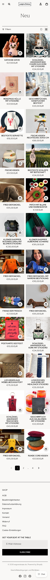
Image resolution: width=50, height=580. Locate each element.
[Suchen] (9, 4)
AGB (4, 495)
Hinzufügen (22, 163)
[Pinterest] (30, 576)
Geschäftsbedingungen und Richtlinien (25, 570)
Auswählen (22, 53)
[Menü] (3, 4)
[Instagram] (25, 576)
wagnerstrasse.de (20, 564)
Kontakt (5, 513)
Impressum (7, 508)
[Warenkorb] (47, 4)
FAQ (4, 526)
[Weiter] (39, 468)
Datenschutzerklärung (11, 504)
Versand (5, 517)
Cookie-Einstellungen (11, 530)
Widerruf (6, 521)
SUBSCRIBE (25, 552)
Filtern (8, 29)
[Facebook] (20, 576)
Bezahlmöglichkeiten (11, 500)
